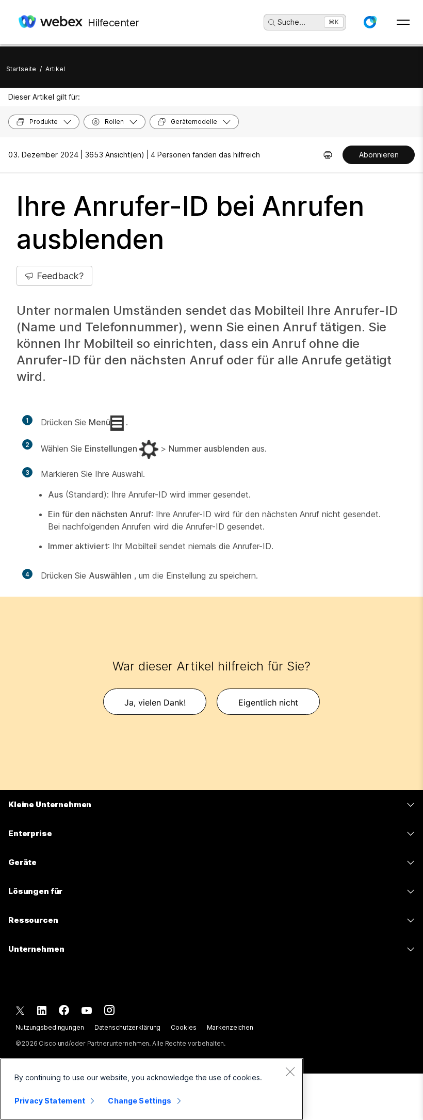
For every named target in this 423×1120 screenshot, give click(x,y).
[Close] (290, 1071)
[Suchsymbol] (271, 22)
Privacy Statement (49, 1100)
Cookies (183, 1027)
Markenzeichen (230, 1027)
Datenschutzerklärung (127, 1027)
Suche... (291, 22)
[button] (369, 22)
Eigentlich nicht (268, 702)
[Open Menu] (403, 22)
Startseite (21, 69)
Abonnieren (379, 154)
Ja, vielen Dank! (155, 702)
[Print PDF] (327, 155)
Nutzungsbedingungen (49, 1027)
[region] (151, 1089)
